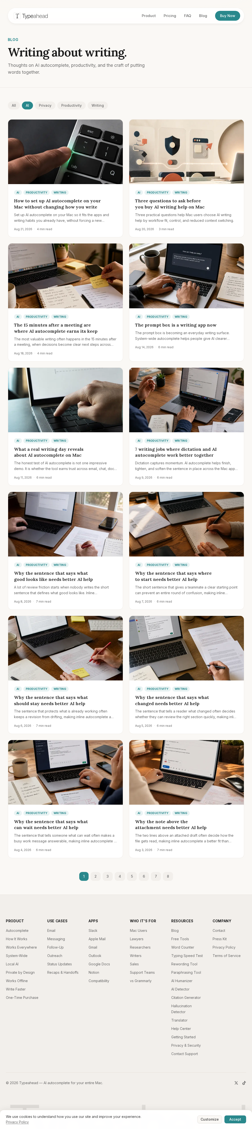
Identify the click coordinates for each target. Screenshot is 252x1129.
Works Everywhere (21, 947)
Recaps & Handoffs (63, 972)
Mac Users (138, 930)
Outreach (54, 956)
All (14, 105)
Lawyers (136, 939)
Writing (98, 105)
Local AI (12, 964)
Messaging (56, 939)
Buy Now (227, 16)
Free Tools (180, 939)
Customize (210, 1119)
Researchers (140, 947)
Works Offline (17, 981)
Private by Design (20, 972)
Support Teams (142, 972)
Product (149, 15)
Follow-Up (55, 947)
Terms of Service (227, 956)
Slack (93, 930)
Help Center (181, 1028)
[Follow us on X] (236, 1083)
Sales (134, 964)
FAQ (187, 15)
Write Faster (16, 989)
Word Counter (182, 947)
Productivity (71, 105)
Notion (94, 972)
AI (27, 105)
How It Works (16, 939)
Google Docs (99, 964)
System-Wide (17, 956)
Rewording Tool (184, 964)
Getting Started (183, 1037)
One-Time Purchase (22, 997)
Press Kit (220, 939)
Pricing (170, 15)
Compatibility (99, 981)
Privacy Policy (224, 947)
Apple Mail (97, 939)
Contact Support (184, 1054)
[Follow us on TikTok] (244, 1083)
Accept (235, 1119)
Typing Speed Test (187, 956)
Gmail (93, 947)
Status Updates (59, 964)
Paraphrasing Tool (186, 972)
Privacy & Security (186, 1045)
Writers (136, 956)
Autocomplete (17, 930)
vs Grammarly (141, 981)
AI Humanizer (181, 981)
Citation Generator (186, 997)
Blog (203, 15)
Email (51, 930)
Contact (219, 930)
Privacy (45, 105)
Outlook (95, 956)
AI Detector (180, 989)
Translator (179, 1020)
